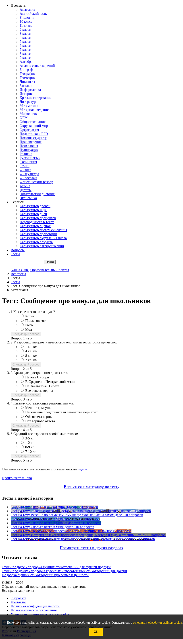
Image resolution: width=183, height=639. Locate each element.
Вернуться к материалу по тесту (91, 486)
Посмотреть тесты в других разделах (91, 547)
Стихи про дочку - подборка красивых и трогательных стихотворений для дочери (64, 571)
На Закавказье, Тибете (42, 386)
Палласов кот (35, 321)
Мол (28, 329)
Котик (30, 316)
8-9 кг (29, 447)
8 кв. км (31, 355)
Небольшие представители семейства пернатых (61, 412)
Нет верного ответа (40, 421)
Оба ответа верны (38, 417)
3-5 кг (29, 438)
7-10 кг (30, 451)
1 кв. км (31, 347)
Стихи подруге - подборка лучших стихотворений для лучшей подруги (56, 567)
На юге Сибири (37, 377)
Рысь (29, 325)
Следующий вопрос (25, 334)
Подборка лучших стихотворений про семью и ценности (45, 575)
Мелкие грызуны (38, 408)
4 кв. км (31, 351)
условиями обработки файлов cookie (157, 622)
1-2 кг (29, 443)
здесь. (83, 469)
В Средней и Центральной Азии (50, 382)
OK (96, 631)
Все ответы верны (39, 390)
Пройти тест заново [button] (17, 478)
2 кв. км (31, 360)
